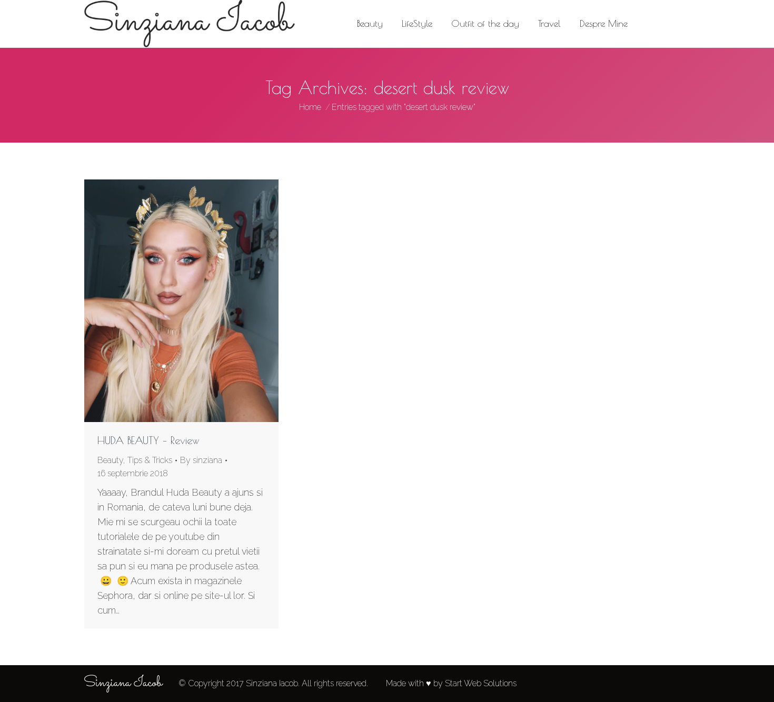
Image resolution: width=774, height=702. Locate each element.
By (201, 460)
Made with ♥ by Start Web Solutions (451, 683)
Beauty (110, 460)
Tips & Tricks (149, 460)
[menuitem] (370, 23)
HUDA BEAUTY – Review (148, 440)
